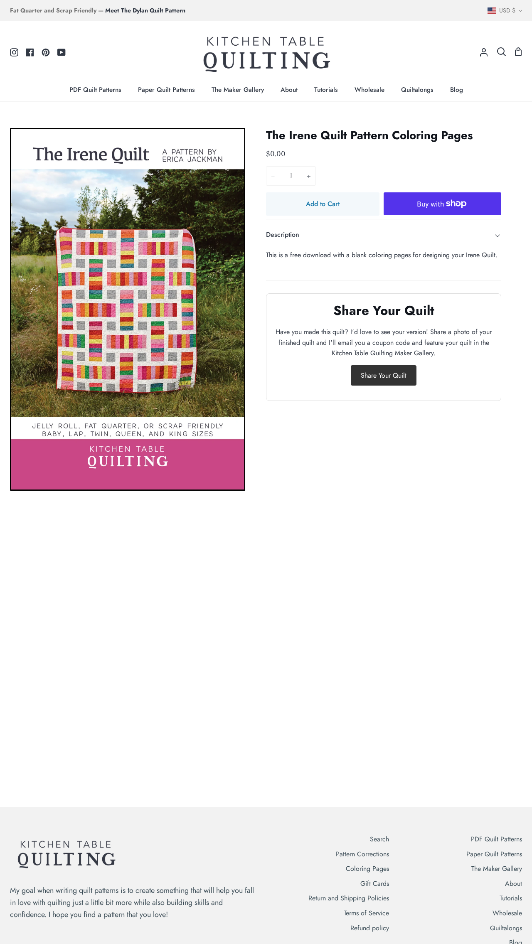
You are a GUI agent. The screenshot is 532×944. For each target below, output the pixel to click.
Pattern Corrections (362, 854)
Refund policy (369, 928)
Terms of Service (366, 913)
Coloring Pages (367, 868)
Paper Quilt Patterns (494, 854)
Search (379, 839)
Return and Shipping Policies (348, 898)
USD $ (507, 10)
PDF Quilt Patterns (496, 839)
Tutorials (511, 898)
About (513, 883)
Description (282, 234)
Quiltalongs (506, 928)
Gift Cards (374, 883)
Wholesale (507, 913)
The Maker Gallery (496, 868)
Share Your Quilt (383, 375)
